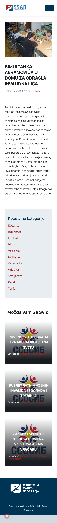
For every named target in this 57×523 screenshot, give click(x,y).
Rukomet (14, 232)
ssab (37, 91)
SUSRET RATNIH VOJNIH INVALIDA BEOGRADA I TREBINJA (28, 390)
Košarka (13, 225)
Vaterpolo (14, 263)
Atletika (13, 269)
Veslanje (14, 251)
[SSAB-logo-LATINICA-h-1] (16, 4)
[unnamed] (28, 23)
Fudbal (13, 238)
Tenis (11, 288)
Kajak (12, 282)
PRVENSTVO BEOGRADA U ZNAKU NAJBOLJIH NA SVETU (28, 342)
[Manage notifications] (7, 516)
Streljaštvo (15, 276)
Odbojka (14, 257)
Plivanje (13, 244)
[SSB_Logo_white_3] (24, 481)
